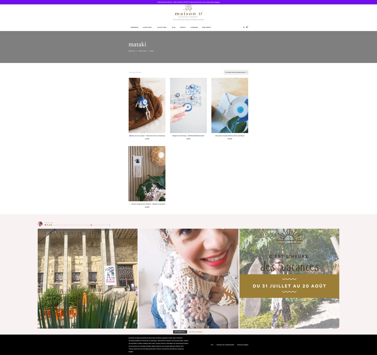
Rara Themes (157, 349)
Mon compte (206, 27)
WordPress (173, 349)
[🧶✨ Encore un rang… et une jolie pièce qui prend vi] (188, 279)
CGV (212, 345)
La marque (194, 27)
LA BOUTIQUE (147, 27)
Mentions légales (242, 345)
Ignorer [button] (217, 2)
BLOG (173, 27)
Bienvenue (134, 27)
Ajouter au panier (147, 105)
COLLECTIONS (161, 27)
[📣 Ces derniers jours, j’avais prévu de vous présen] (289, 279)
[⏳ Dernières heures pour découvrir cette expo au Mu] (88, 279)
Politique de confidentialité (225, 345)
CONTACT (183, 27)
